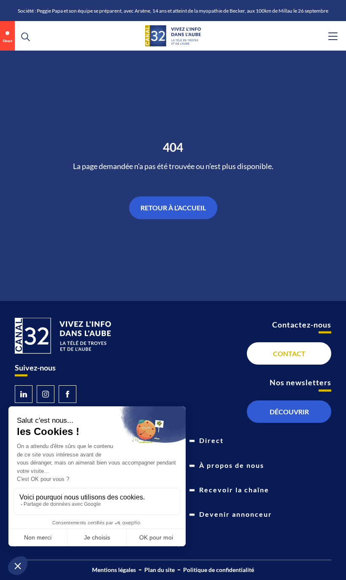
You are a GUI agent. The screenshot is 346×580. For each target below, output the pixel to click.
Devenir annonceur (235, 514)
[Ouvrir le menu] (333, 36)
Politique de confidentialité (218, 569)
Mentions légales (114, 569)
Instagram (45, 394)
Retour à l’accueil (173, 208)
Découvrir (289, 412)
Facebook (67, 394)
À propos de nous (231, 465)
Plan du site (159, 569)
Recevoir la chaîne (234, 490)
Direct (7, 41)
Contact (289, 353)
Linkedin (23, 394)
